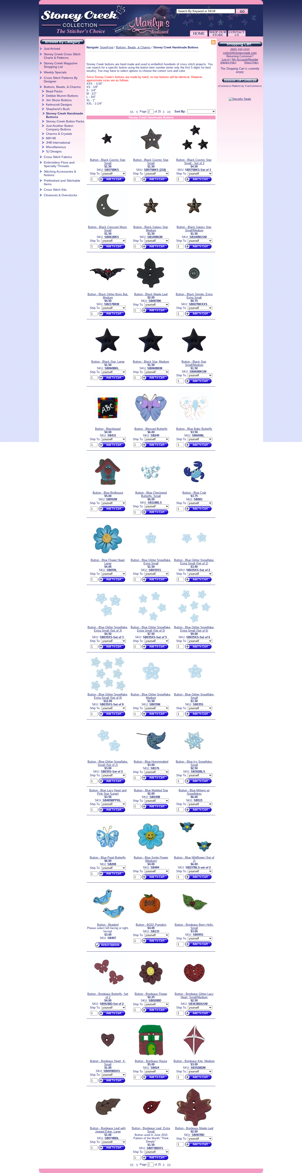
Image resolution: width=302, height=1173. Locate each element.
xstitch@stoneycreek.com (240, 53)
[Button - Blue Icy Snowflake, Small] (194, 759)
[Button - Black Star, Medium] (151, 359)
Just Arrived (52, 48)
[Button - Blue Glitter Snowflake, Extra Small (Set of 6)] (194, 624)
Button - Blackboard (107, 428)
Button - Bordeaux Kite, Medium (194, 1061)
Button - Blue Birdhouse (108, 492)
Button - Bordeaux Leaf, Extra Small (151, 1130)
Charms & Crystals (59, 133)
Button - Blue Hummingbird (151, 761)
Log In (226, 59)
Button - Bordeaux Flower (151, 994)
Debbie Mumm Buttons (62, 95)
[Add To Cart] (111, 181)
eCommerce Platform (229, 86)
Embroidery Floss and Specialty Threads (59, 164)
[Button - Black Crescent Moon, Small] (107, 224)
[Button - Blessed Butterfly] (151, 426)
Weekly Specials (55, 72)
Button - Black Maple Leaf (151, 294)
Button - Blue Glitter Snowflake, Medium (151, 696)
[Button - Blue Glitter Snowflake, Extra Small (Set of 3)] (107, 624)
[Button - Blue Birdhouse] (107, 490)
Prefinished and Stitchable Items (62, 182)
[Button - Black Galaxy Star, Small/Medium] (194, 224)
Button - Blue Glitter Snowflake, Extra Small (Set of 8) (108, 696)
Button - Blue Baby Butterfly (194, 428)
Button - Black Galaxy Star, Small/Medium (194, 228)
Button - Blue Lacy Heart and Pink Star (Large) (107, 792)
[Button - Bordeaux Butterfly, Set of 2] (107, 991)
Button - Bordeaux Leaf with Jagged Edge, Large (108, 1130)
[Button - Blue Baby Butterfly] (194, 426)
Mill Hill (51, 138)
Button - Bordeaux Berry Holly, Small (194, 926)
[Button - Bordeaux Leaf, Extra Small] (151, 1125)
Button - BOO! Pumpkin (151, 924)
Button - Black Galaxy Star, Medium (150, 228)
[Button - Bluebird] (107, 922)
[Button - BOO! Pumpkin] (151, 922)
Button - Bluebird (108, 924)
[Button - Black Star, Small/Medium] (194, 359)
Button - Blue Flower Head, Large (108, 561)
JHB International (58, 142)
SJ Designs (54, 151)
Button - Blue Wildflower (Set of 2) (194, 859)
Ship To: (95, 173)
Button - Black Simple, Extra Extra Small (194, 296)
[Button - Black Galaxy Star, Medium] (151, 224)
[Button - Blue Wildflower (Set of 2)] (194, 855)
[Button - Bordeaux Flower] (151, 991)
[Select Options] (108, 947)
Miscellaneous (56, 147)
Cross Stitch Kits (55, 189)
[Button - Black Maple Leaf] (151, 291)
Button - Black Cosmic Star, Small (108, 161)
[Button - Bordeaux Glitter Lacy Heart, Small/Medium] (194, 991)
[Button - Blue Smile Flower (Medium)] (151, 855)
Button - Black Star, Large (107, 361)
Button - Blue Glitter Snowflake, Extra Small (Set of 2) (194, 561)
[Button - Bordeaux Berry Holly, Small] (194, 922)
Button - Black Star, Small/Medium (194, 363)
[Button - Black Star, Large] (107, 359)
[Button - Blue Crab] (194, 490)
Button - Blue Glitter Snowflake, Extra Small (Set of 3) (108, 629)
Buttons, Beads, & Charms (62, 87)
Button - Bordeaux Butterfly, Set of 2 (107, 995)
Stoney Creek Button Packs (65, 121)
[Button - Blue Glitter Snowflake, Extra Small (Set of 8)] (107, 691)
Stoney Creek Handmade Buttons (64, 115)
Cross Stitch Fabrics (58, 157)
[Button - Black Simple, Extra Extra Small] (194, 291)
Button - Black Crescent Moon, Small (108, 228)
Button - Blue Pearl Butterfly (108, 857)
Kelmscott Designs (59, 104)
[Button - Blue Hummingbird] (151, 759)
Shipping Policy (228, 62)
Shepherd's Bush (58, 109)
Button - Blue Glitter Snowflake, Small (194, 696)
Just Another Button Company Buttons (59, 127)
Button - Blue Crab (194, 492)
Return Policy (251, 62)
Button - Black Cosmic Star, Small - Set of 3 (194, 161)
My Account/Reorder (245, 59)
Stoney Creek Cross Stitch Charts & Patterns (62, 55)
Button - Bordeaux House (151, 1061)
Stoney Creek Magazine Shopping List (60, 65)
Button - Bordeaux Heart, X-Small (108, 1062)
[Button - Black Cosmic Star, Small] (107, 157)
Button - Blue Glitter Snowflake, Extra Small (151, 561)
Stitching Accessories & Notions (60, 173)
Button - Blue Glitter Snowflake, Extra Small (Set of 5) (151, 629)
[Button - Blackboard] (107, 426)
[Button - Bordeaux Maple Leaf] (194, 1125)
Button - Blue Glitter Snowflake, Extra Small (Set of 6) (194, 629)
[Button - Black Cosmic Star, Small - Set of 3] (194, 157)
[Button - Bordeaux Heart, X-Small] (107, 1058)
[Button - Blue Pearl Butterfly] (107, 855)
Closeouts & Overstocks (60, 195)
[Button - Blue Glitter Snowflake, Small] (194, 691)
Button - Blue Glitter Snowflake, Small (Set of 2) (108, 763)
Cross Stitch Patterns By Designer (61, 79)
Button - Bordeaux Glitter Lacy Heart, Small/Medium (194, 995)
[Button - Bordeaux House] (151, 1058)
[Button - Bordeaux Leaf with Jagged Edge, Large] (107, 1125)
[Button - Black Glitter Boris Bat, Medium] (107, 291)
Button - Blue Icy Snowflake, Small (194, 763)
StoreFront (106, 47)
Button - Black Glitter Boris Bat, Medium (108, 296)
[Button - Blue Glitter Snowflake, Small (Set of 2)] (107, 759)
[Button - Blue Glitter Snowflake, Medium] (151, 691)
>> (169, 111)
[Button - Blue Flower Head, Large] (107, 557)
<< (132, 111)
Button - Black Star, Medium (151, 361)
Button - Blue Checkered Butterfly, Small (151, 494)
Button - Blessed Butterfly (151, 428)
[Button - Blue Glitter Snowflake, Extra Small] (151, 557)
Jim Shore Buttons (59, 100)
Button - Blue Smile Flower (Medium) (151, 859)
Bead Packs (54, 91)
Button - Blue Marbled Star (151, 790)
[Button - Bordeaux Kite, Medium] (194, 1058)
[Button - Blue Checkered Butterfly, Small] (151, 490)
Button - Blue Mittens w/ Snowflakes (194, 792)
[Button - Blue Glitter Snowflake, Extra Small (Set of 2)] (194, 557)
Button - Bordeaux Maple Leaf (194, 1128)
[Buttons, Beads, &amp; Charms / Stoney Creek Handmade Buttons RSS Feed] (213, 42)
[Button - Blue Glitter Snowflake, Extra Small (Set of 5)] (151, 624)
